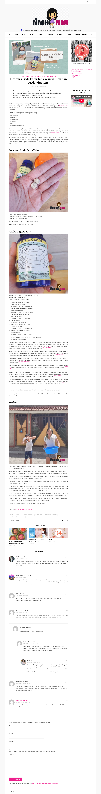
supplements (30, 516)
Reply (66, 557)
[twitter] (89, 2)
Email (11, 733)
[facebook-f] (87, 2)
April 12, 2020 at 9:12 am (22, 596)
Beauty (59, 35)
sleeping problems (14, 516)
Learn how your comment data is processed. (45, 783)
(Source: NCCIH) (59, 354)
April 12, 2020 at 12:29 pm (22, 612)
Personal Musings (81, 35)
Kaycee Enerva (14, 520)
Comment (11, 754)
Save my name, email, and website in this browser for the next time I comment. (32, 751)
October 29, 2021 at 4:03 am (23, 702)
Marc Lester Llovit (22, 700)
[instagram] (13, 791)
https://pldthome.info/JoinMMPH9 (81, 63)
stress (22, 516)
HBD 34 (51, 540)
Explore (23, 35)
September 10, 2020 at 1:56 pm (23, 683)
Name (11, 726)
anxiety (11, 514)
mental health (55, 133)
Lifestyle (32, 35)
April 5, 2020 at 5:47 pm (21, 558)
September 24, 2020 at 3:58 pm (34, 662)
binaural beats (63, 106)
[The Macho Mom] (50, 17)
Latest (68, 35)
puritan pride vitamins (28, 514)
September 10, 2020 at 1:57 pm (30, 643)
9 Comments (42, 86)
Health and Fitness (46, 35)
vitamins (37, 516)
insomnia (18, 514)
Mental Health (40, 76)
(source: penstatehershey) (24, 361)
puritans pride (39, 514)
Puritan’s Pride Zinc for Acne (23, 509)
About (16, 35)
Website (11, 741)
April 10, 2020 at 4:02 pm (22, 577)
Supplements (51, 76)
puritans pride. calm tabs (51, 514)
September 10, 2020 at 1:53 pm (26, 629)
